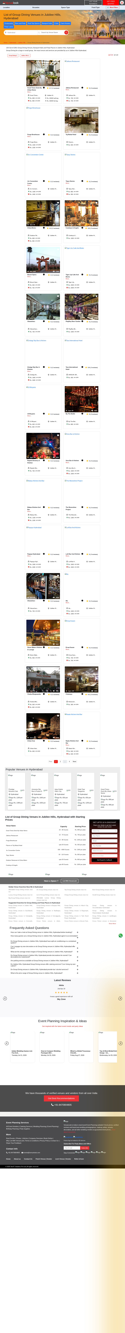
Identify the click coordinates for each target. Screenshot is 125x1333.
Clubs (56, 23)
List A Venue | (60, 1159)
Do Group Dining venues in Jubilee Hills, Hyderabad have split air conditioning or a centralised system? (43, 942)
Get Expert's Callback (104, 860)
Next (74, 761)
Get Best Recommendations (61, 1098)
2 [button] (60, 761)
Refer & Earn (79, 1159)
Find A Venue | (41, 1159)
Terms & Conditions (32, 1141)
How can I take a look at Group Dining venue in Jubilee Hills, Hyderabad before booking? (41, 932)
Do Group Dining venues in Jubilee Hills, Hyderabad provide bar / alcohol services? (39, 969)
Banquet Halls (47, 23)
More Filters (114, 7)
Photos (18, 1138)
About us (17, 1159)
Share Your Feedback (13, 1143)
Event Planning (52, 1126)
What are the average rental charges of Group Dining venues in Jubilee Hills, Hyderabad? (42, 952)
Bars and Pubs (20, 23)
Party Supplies (25, 1129)
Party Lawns (8, 27)
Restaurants (8, 23)
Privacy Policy (45, 1141)
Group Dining (12, 55)
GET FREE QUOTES (111, 3)
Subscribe (84, 1148)
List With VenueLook (70, 881)
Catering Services (26, 1126)
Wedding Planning (39, 1126)
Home (8, 1159)
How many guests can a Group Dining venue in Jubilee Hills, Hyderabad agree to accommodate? (44, 936)
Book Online (48, 1138)
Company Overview (36, 1138)
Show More (112, 923)
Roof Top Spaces (34, 23)
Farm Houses (65, 23)
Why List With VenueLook (15, 1141)
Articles (25, 1138)
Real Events (10, 1138)
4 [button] (69, 761)
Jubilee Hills (24, 55)
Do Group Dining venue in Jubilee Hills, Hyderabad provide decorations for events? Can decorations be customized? (41, 956)
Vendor (49, 1159)
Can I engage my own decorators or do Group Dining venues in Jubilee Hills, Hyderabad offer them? (43, 947)
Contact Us (55, 1141)
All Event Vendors (12, 1126)
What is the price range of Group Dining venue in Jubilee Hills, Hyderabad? (37, 973)
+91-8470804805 (63, 1104)
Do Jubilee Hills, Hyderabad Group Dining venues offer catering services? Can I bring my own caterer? (43, 965)
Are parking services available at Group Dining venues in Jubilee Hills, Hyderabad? (39, 960)
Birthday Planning (12, 1129)
